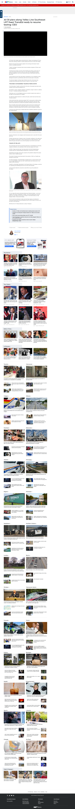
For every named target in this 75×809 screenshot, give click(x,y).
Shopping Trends (50, 2)
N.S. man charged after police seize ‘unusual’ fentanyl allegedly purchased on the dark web (18, 479)
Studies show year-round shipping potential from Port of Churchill (36, 475)
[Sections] (2, 2)
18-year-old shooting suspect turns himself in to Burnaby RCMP (35, 379)
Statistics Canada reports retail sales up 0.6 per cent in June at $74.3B (36, 667)
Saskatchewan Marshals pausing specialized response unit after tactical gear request (13, 507)
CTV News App (30, 791)
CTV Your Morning (41, 2)
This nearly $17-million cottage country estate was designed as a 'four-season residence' (40, 357)
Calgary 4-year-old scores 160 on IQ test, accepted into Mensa (18, 421)
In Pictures (34, 2)
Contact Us (36, 791)
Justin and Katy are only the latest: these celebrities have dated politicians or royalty (24, 357)
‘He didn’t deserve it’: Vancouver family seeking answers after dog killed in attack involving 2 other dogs (25, 781)
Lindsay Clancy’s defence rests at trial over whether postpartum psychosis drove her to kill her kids (36, 636)
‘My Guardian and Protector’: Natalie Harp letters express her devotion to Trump (10, 278)
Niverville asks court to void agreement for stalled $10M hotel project (40, 485)
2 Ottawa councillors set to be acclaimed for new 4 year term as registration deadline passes (40, 421)
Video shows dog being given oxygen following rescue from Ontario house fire (24, 322)
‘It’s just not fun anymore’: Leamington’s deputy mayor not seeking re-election (13, 602)
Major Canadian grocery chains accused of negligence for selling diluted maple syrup (10, 340)
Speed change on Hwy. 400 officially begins (35, 569)
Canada (24, 2)
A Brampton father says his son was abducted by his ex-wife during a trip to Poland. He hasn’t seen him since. (40, 781)
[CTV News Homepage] (9, 2)
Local (20, 2)
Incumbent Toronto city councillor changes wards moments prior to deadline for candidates (14, 379)
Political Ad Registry (25, 803)
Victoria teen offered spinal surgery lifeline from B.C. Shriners (40, 612)
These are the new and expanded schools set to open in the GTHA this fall (18, 384)
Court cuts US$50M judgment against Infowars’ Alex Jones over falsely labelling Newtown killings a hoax (40, 647)
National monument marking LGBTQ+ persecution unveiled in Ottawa (12, 667)
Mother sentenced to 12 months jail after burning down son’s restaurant (40, 517)
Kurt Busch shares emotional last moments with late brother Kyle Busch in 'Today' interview (14, 725)
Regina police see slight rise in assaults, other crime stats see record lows (17, 517)
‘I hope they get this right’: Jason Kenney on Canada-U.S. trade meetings (25, 301)
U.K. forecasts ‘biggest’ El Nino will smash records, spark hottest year (13, 754)
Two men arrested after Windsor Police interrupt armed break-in (17, 612)
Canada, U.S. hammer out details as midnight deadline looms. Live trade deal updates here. (10, 264)
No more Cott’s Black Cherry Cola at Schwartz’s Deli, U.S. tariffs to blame (13, 443)
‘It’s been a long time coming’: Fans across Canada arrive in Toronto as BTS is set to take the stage (40, 323)
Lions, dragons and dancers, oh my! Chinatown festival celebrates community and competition (40, 447)
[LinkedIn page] (13, 795)
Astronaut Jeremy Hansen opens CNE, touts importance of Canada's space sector (18, 640)
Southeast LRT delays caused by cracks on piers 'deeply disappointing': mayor (23, 220)
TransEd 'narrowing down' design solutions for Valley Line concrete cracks (26, 213)
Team (46, 791)
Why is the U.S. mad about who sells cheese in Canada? (10, 780)
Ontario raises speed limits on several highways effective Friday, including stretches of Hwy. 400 (18, 390)
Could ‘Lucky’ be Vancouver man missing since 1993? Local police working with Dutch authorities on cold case (25, 341)
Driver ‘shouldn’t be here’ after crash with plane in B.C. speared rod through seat (36, 602)
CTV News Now (59, 2)
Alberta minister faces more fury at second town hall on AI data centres (40, 453)
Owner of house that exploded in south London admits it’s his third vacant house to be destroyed (14, 570)
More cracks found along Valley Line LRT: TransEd (22, 215)
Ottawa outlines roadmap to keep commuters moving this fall (35, 411)
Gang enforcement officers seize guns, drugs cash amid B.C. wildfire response (40, 607)
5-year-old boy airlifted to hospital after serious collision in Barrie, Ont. (13, 635)
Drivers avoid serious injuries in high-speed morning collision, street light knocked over (14, 539)
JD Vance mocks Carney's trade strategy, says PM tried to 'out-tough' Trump (10, 322)
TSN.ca (39, 803)
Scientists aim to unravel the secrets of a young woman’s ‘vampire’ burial (36, 754)
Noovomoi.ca (56, 802)
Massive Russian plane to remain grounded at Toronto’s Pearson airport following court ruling (40, 264)
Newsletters (42, 791)
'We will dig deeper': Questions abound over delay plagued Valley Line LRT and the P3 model (26, 218)
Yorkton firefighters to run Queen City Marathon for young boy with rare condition (17, 511)
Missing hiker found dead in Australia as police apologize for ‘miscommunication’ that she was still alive (40, 341)
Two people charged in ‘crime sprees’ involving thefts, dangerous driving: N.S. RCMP (13, 475)
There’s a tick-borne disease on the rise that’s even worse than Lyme (39, 278)
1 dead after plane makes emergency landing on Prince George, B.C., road (39, 301)
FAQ (39, 791)
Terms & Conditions (25, 802)
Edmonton (6, 16)
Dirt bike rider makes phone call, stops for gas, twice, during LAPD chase (10, 301)
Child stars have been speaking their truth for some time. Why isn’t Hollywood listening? (36, 696)
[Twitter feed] (7, 795)
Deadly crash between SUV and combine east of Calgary (14, 411)
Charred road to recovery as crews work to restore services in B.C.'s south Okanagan (40, 390)
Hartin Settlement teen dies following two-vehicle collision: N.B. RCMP (18, 485)
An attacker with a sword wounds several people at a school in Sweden (40, 641)
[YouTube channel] (11, 795)
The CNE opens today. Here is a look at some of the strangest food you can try (10, 357)
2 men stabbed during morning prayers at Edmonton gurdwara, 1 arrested (25, 278)
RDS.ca (55, 803)
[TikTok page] (9, 795)
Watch (29, 2)
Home (16, 2)
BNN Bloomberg (41, 802)
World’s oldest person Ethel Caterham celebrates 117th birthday (35, 725)
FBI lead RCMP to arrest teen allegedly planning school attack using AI (25, 264)
